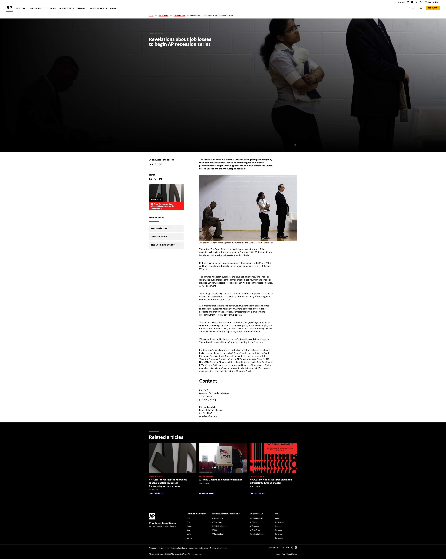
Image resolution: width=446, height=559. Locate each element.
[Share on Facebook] (150, 179)
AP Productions (217, 534)
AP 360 (214, 530)
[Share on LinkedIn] (160, 179)
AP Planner (254, 522)
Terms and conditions (179, 548)
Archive (189, 538)
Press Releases (179, 15)
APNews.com (217, 522)
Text (188, 522)
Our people (279, 538)
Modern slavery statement (198, 548)
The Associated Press (179, 554)
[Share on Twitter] (155, 179)
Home (151, 15)
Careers (277, 526)
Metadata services (256, 518)
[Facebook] (420, 2)
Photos (189, 526)
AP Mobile (232, 342)
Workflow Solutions (257, 534)
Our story (278, 530)
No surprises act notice (218, 548)
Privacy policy (164, 548)
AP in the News (159, 236)
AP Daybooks (254, 526)
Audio (189, 534)
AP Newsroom (217, 518)
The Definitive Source (163, 244)
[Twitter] (416, 2)
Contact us (433, 8)
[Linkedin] (408, 2)
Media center (163, 15)
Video (189, 518)
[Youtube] (412, 2)
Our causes (279, 534)
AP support (153, 548)
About (277, 518)
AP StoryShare (255, 530)
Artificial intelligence (219, 526)
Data (188, 530)
